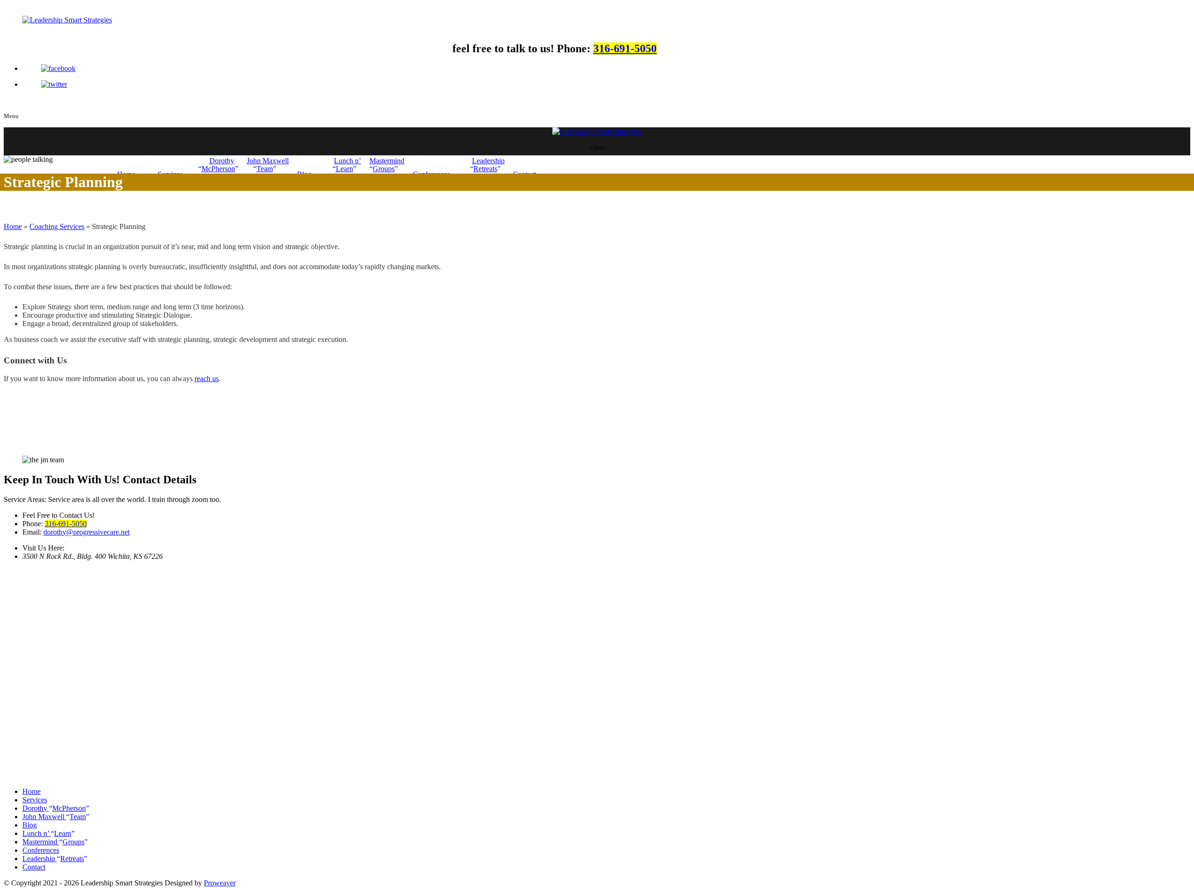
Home (13, 226)
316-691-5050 (625, 48)
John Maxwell (268, 165)
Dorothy (218, 165)
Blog (29, 825)
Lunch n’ (347, 165)
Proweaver (220, 883)
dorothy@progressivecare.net (86, 532)
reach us (206, 379)
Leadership (488, 165)
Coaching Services (56, 226)
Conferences (40, 850)
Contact (33, 867)
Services (34, 800)
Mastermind (386, 165)
